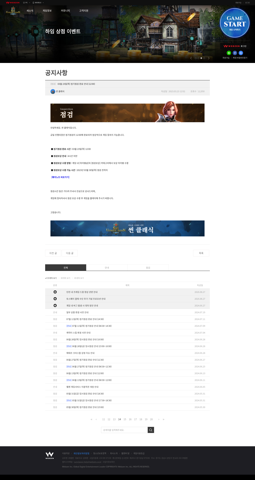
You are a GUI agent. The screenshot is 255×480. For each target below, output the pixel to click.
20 (151, 419)
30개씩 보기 (65, 278)
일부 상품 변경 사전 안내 (77, 312)
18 (140, 419)
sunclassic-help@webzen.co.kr (87, 461)
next (208, 58)
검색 (151, 430)
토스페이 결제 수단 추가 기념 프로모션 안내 (85, 298)
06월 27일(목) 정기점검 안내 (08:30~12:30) (89, 366)
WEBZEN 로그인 (235, 46)
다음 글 (69, 253)
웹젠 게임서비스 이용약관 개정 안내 (82, 386)
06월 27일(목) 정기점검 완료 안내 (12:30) (85, 359)
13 (114, 419)
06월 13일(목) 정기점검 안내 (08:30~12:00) (89, 380)
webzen (12, 2)
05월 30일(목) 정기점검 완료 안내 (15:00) (85, 407)
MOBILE (38, 2)
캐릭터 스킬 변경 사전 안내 (78, 332)
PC (27, 2)
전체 (66, 267)
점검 (148, 267)
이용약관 (66, 453)
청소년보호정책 (99, 453)
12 (109, 419)
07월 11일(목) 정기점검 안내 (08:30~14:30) (89, 325)
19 (146, 419)
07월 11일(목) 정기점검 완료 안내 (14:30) (85, 319)
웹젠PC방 (125, 453)
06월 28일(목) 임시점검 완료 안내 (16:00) (85, 339)
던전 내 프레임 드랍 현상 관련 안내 (81, 292)
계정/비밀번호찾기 (240, 58)
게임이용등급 (138, 453)
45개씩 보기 (79, 278)
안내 (107, 267)
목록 (201, 253)
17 (135, 419)
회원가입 (238, 2)
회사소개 (114, 453)
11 (103, 419)
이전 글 (53, 253)
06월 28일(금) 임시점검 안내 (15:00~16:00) (89, 346)
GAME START (235, 23)
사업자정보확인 (109, 461)
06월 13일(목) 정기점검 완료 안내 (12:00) (85, 373)
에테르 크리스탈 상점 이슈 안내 (80, 352)
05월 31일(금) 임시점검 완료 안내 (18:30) (85, 393)
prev (191, 58)
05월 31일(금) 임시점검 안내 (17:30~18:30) (89, 400)
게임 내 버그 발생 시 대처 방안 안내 (82, 305)
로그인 (247, 2)
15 (125, 419)
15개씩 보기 (52, 278)
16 (130, 419)
